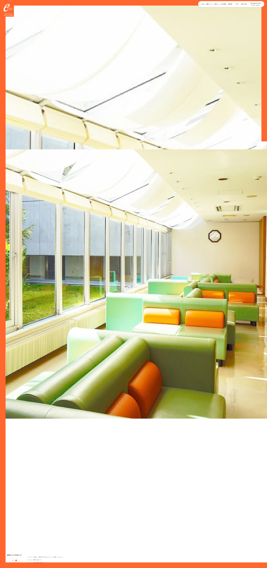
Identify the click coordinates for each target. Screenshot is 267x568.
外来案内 (230, 4)
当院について (209, 4)
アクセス (237, 4)
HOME (202, 4)
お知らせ (216, 4)
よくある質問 (223, 4)
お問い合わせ (244, 4)
